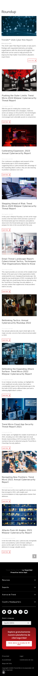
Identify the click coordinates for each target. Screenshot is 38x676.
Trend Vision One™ (13, 570)
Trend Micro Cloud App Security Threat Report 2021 (17, 425)
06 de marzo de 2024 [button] (7, 159)
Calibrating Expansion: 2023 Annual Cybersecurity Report (16, 152)
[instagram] (20, 612)
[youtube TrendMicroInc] (26, 612)
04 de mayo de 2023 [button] (7, 269)
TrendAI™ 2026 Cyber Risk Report (17, 40)
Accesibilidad (6, 660)
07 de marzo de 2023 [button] (7, 328)
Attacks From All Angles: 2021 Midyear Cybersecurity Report (17, 531)
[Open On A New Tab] (15, 612)
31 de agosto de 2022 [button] (7, 379)
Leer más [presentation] (5, 122)
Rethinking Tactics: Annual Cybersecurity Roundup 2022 (16, 321)
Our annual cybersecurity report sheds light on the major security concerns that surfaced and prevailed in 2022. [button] (19, 333)
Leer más (31, 60)
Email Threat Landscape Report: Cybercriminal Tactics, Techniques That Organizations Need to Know (19, 261)
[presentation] (19, 80)
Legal (21, 656)
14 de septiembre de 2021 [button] (8, 538)
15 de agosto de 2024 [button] (7, 106)
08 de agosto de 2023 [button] (7, 214)
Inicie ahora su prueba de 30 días (18, 643)
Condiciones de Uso (26, 660)
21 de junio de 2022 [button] (7, 432)
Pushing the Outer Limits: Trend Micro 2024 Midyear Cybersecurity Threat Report (19, 98)
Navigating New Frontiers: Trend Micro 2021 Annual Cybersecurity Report (18, 479)
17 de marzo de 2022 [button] (7, 487)
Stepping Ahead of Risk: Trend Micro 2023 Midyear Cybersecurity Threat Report (19, 206)
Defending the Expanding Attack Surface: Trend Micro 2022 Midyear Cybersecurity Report (18, 371)
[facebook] (9, 612)
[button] (16, 623)
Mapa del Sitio (7, 663)
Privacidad (5, 656)
